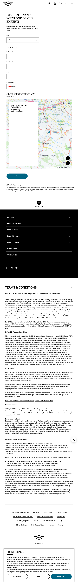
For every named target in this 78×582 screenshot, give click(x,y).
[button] (68, 158)
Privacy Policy (10, 189)
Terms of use (52, 167)
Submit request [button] (17, 176)
